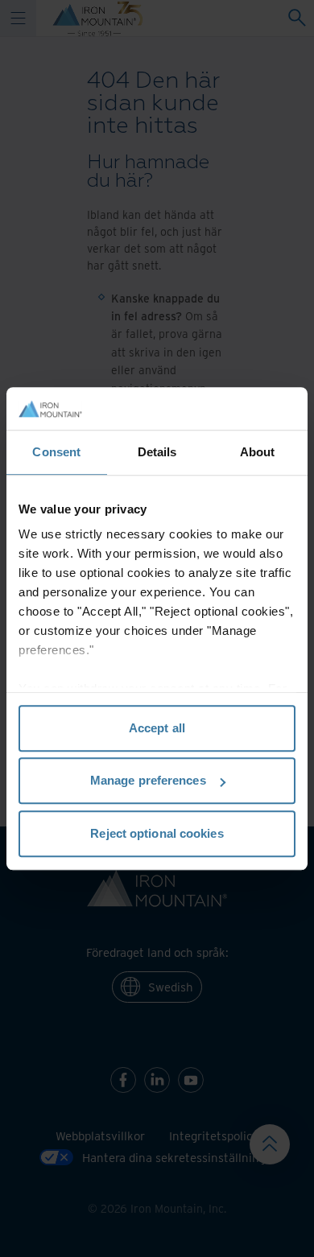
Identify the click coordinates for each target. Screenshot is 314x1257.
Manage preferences (148, 780)
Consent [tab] (56, 452)
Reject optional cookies (156, 833)
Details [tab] (157, 452)
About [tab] (257, 452)
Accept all (157, 728)
